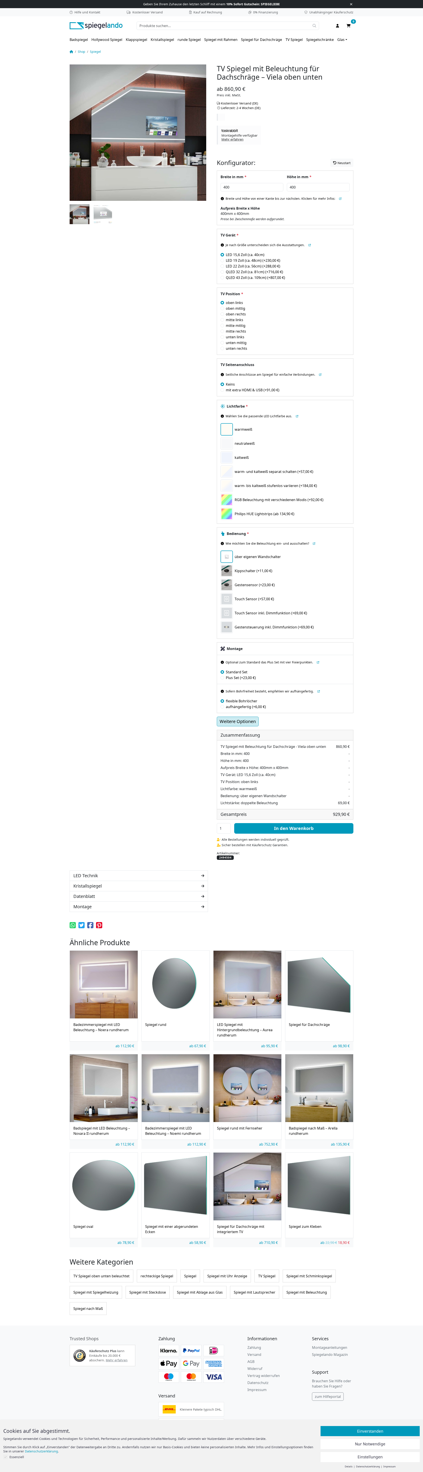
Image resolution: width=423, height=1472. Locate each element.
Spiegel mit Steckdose (147, 1292)
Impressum (257, 1389)
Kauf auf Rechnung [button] (207, 12)
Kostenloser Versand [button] (147, 12)
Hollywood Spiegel (106, 39)
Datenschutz (258, 1382)
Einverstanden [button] (370, 1431)
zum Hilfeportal (328, 1396)
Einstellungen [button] (370, 1456)
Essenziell (16, 1457)
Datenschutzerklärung (41, 1451)
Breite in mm (233, 176)
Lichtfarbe (237, 406)
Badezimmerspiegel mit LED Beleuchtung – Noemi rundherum (173, 1131)
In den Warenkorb (294, 828)
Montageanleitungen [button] (329, 1347)
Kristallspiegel (162, 39)
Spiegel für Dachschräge (261, 39)
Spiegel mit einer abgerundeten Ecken (171, 1229)
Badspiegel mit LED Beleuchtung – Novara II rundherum (101, 1131)
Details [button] (349, 1466)
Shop (81, 51)
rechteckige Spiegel (157, 1276)
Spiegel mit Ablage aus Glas (200, 1292)
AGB (250, 1361)
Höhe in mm (299, 176)
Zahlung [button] (254, 1347)
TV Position (232, 293)
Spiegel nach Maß (88, 1308)
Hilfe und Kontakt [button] (87, 12)
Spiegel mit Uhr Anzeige (227, 1276)
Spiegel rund (155, 1024)
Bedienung (238, 533)
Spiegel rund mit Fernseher (239, 1128)
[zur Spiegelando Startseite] (96, 25)
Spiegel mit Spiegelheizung (95, 1292)
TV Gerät (229, 235)
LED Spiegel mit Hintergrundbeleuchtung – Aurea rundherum (245, 1030)
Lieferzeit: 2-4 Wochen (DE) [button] (240, 108)
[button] (239, 135)
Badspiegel (79, 39)
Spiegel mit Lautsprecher (254, 1292)
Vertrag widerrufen (263, 1375)
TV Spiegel (294, 39)
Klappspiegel (136, 39)
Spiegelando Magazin (330, 1354)
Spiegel (95, 51)
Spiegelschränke (320, 39)
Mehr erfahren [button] (117, 1360)
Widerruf (254, 1368)
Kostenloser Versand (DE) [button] (239, 103)
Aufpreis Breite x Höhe (240, 208)
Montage (235, 648)
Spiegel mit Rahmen (220, 39)
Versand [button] (254, 1354)
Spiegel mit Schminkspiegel (309, 1276)
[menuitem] (79, 39)
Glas (341, 39)
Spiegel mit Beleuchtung (306, 1292)
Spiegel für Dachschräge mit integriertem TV (240, 1229)
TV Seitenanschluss (237, 364)
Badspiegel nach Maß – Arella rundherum (313, 1131)
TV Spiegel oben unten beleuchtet (101, 1276)
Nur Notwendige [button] (370, 1443)
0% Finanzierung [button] (265, 12)
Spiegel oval (83, 1226)
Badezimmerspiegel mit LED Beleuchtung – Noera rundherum (101, 1027)
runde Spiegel (189, 39)
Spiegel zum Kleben (305, 1226)
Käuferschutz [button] (331, 12)
